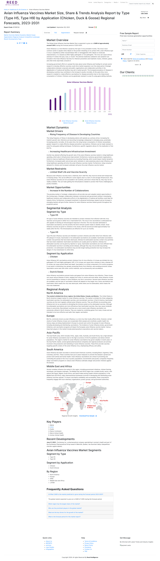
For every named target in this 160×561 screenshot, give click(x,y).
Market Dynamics (20, 35)
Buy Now (143, 17)
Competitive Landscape (32, 37)
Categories (107, 2)
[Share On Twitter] (20, 43)
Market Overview (9, 35)
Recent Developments (11, 39)
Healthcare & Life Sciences (18, 9)
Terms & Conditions (91, 541)
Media (116, 2)
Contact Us (124, 2)
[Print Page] (26, 43)
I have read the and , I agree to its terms (138, 60)
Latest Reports (98, 2)
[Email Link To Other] (24, 43)
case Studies (50, 547)
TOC (55, 32)
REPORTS (49, 543)
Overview (47, 32)
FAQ (86, 551)
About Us (49, 541)
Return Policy (89, 545)
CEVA (52, 427)
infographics (50, 549)
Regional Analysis (18, 37)
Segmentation (8, 37)
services (48, 545)
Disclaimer (88, 547)
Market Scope (31, 35)
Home (90, 2)
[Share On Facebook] (22, 43)
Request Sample (79, 32)
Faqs (19, 39)
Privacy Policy (89, 543)
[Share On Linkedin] (18, 43)
